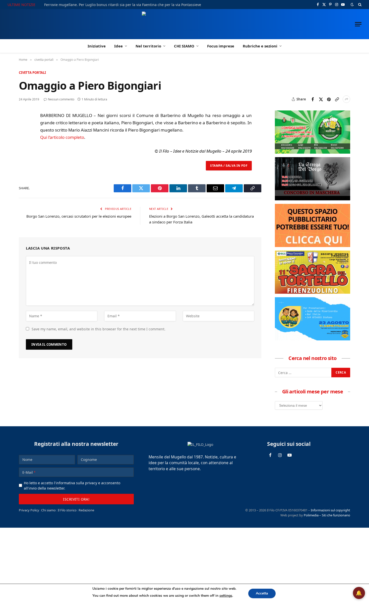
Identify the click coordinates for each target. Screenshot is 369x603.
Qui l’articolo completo (62, 137)
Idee (118, 45)
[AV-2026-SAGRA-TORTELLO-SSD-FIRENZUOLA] (312, 292)
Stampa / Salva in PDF (229, 165)
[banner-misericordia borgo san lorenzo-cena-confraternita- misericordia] (312, 338)
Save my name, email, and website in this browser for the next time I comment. (98, 329)
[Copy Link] (337, 99)
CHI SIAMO (184, 45)
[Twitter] (23, 140)
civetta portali (32, 72)
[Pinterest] (23, 151)
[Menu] (358, 24)
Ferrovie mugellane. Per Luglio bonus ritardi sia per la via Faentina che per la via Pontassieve (122, 5)
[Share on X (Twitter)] (321, 99)
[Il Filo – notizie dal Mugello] (184, 24)
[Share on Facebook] (313, 99)
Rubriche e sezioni (260, 45)
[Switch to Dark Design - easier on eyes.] (352, 4)
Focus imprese (220, 45)
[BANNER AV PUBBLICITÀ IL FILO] (312, 245)
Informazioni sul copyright (330, 510)
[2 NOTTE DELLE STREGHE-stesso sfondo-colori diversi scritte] (312, 198)
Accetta (262, 593)
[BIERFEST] (312, 152)
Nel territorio (148, 45)
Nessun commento (61, 99)
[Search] (359, 4)
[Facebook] (23, 128)
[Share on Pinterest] (329, 99)
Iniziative (97, 45)
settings (225, 595)
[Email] (23, 163)
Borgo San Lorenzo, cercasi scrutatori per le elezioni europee (78, 216)
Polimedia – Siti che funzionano (327, 515)
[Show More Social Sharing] (346, 99)
